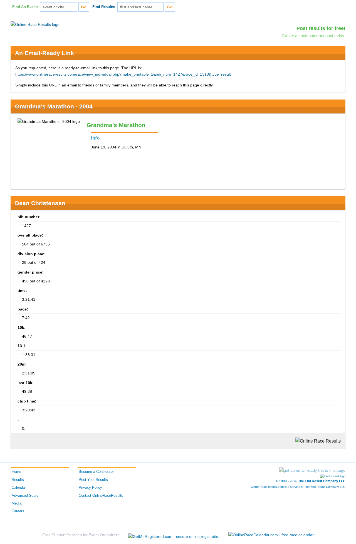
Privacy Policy (90, 488)
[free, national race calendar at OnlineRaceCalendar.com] (271, 534)
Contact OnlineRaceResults (101, 496)
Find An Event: (25, 7)
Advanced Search (26, 496)
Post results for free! (320, 28)
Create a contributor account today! (313, 35)
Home (16, 472)
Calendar (19, 488)
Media (16, 503)
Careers (18, 511)
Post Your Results (93, 480)
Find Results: (103, 7)
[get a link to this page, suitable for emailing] (312, 470)
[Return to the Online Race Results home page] (35, 24)
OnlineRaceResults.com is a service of (298, 486)
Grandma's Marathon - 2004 (54, 106)
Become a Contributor (96, 472)
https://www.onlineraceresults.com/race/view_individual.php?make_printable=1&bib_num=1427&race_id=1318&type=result (123, 74)
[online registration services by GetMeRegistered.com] (174, 535)
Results (18, 480)
